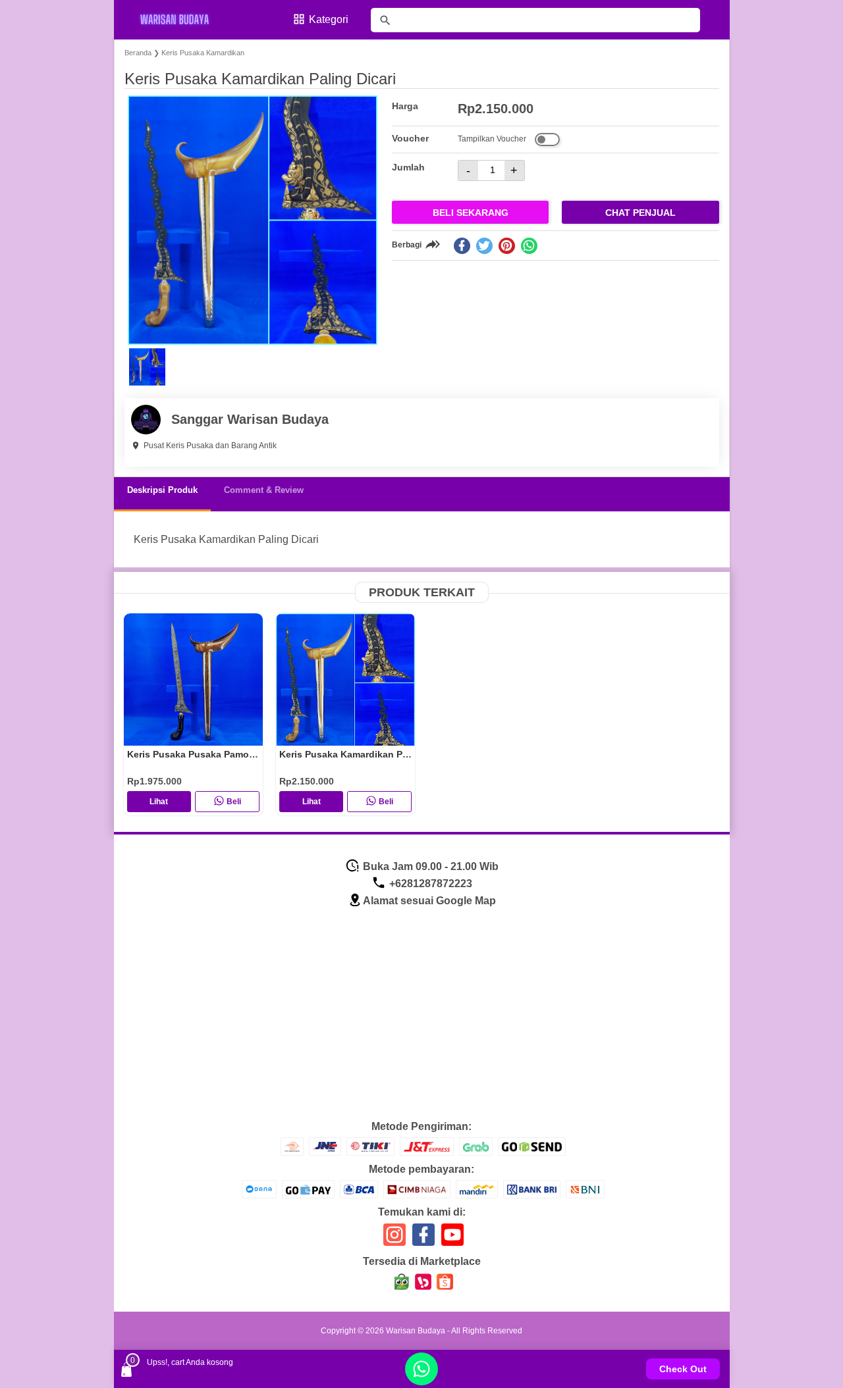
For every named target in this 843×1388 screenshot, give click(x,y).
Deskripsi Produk (162, 490)
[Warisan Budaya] (183, 20)
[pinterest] (507, 246)
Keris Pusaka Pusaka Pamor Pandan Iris (216, 754)
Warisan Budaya (415, 1330)
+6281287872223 (429, 883)
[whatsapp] (529, 246)
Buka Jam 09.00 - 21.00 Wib (429, 866)
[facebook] (462, 246)
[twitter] (484, 246)
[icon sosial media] (394, 1239)
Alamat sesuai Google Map (429, 900)
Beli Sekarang (470, 212)
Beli (234, 801)
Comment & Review (264, 490)
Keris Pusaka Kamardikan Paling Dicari (366, 754)
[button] (147, 367)
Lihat (159, 801)
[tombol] (385, 20)
